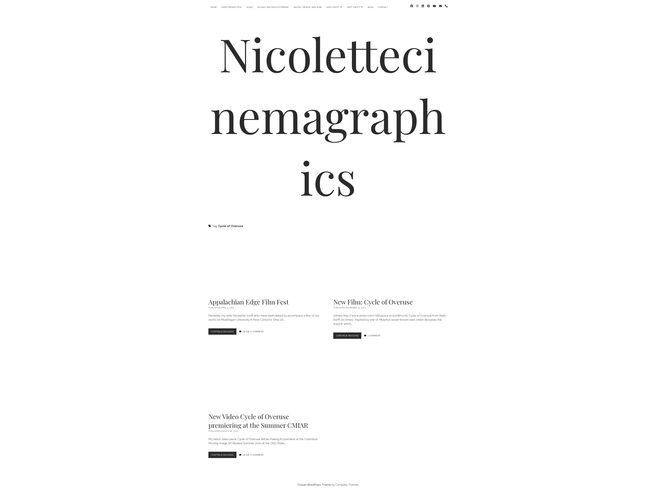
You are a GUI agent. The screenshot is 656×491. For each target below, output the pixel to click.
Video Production (231, 7)
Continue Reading (223, 332)
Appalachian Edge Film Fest (265, 264)
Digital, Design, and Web (308, 7)
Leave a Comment (253, 331)
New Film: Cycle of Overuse (390, 264)
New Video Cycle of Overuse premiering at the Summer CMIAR (265, 379)
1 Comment (373, 335)
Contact (383, 7)
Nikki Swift (332, 7)
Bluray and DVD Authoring (273, 7)
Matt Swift (353, 7)
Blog (370, 7)
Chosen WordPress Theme (314, 484)
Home (213, 7)
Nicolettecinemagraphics (328, 115)
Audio (249, 7)
